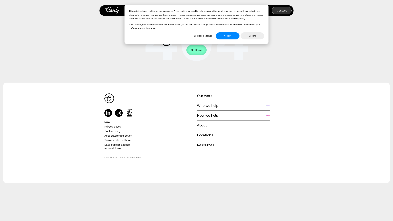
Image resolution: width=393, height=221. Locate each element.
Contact (282, 10)
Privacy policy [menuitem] (112, 126)
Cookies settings (203, 36)
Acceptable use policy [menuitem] (118, 135)
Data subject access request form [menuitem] (117, 146)
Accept (227, 36)
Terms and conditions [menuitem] (117, 140)
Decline (252, 36)
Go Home (196, 50)
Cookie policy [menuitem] (112, 131)
